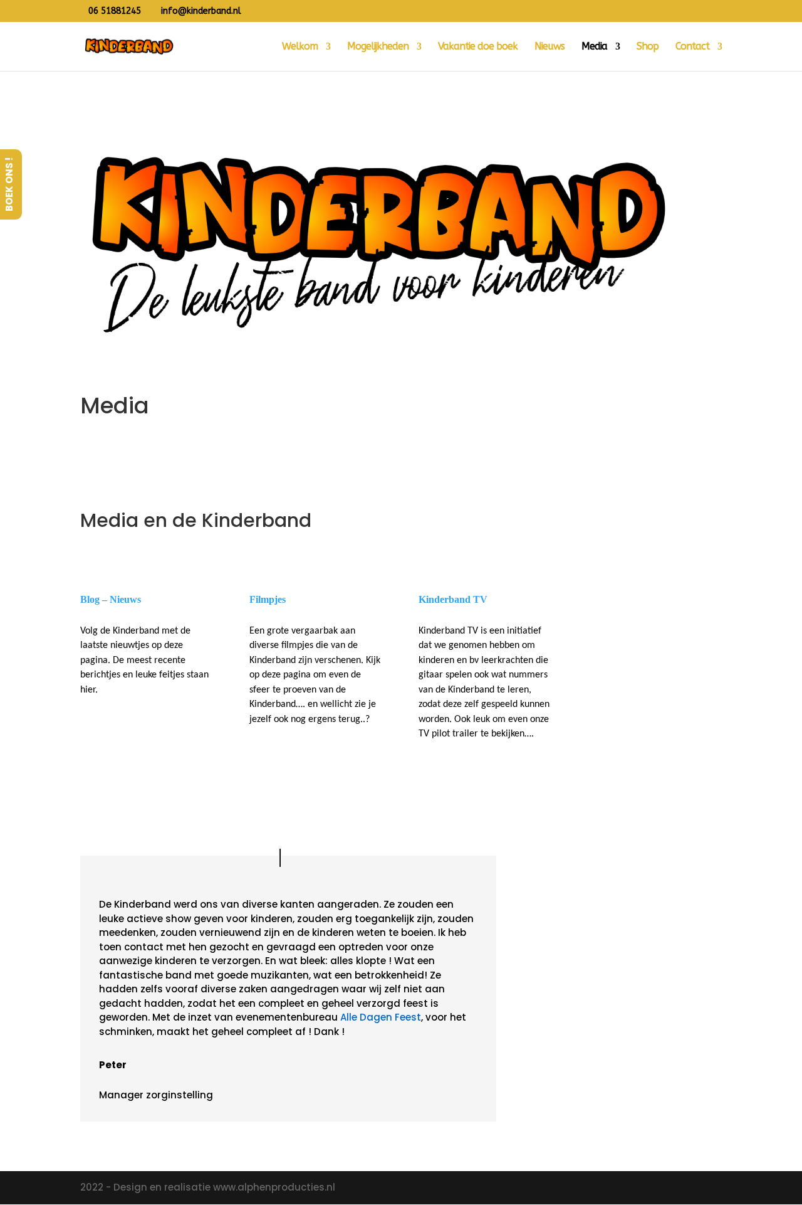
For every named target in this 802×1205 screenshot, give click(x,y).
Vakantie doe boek (478, 47)
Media (594, 47)
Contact (692, 47)
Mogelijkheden (378, 47)
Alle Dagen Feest (380, 1017)
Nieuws (549, 47)
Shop (648, 47)
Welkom (300, 47)
